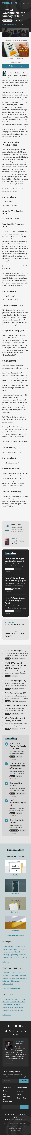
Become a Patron (22, 1088)
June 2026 (22, 999)
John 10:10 (22, 975)
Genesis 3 (13, 973)
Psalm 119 (20, 973)
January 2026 (17, 1005)
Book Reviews (15, 912)
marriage (6, 955)
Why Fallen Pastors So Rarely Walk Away (15, 719)
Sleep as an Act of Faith (16, 705)
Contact (19, 1094)
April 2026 (13, 1002)
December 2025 (7, 1007)
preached (9, 452)
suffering (17, 957)
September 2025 (17, 1010)
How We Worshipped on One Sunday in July (15, 579)
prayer (5, 957)
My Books (5, 1091)
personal (23, 955)
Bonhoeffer (21, 946)
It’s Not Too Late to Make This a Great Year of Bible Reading (16, 665)
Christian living (14, 949)
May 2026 (5, 1002)
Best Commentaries (7, 1100)
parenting (14, 955)
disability (18, 952)
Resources (18, 20)
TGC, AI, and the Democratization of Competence (17, 765)
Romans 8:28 (14, 978)
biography (12, 946)
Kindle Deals (17, 528)
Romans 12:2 (23, 978)
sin (11, 957)
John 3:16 (14, 975)
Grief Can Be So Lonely (16, 821)
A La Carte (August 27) (15, 650)
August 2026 (6, 999)
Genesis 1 (5, 973)
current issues (8, 952)
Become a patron (16, 66)
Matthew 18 (6, 975)
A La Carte (15, 931)
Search (24, 1107)
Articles (15, 875)
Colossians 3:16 (7, 984)
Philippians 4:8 (16, 981)
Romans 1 (5, 978)
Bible (5, 946)
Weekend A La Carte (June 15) (14, 634)
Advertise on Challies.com (15, 58)
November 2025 (19, 1007)
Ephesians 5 (6, 981)
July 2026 (15, 999)
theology (24, 957)
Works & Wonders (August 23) (17, 802)
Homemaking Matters (15, 784)
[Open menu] (28, 3)
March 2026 (21, 1002)
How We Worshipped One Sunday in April (15, 559)
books (5, 949)
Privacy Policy (15, 1130)
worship (13, 24)
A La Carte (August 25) (15, 693)
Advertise (20, 1091)
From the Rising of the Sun (18, 542)
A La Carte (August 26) (15, 680)
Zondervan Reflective (20, 40)
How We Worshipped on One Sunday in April (15, 600)
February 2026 (7, 1005)
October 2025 (6, 1010)
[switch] (18, 1098)
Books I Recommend (6, 1095)
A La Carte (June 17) (14, 624)
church (6, 24)
